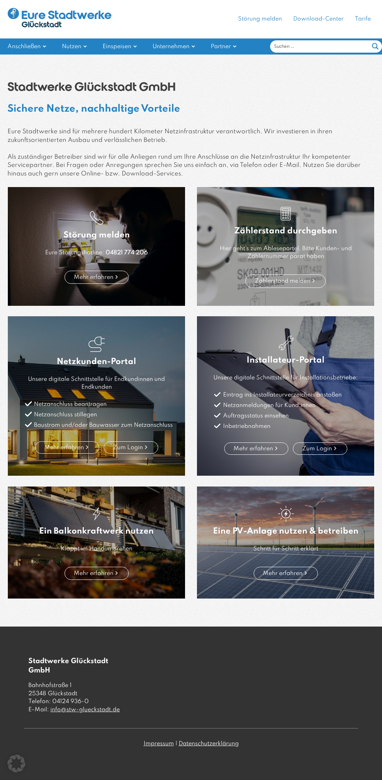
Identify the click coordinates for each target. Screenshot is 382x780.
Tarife (363, 19)
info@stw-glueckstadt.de (85, 710)
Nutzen (71, 47)
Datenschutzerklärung (209, 744)
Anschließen (24, 47)
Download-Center (318, 19)
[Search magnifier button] (375, 46)
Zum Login (128, 448)
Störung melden (260, 19)
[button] (16, 763)
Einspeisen (117, 47)
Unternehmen (171, 47)
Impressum (159, 744)
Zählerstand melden (282, 281)
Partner (221, 47)
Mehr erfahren (93, 277)
